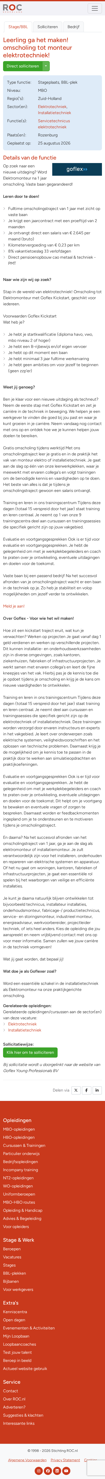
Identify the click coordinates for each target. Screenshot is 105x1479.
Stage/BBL (18, 26)
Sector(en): (17, 106)
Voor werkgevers (18, 1289)
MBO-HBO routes (19, 1202)
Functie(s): (17, 120)
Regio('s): (15, 98)
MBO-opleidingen (19, 1129)
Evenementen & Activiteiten (29, 1328)
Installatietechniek (54, 112)
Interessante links (18, 1423)
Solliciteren (47, 26)
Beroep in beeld (17, 1360)
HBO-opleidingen (19, 1137)
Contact (10, 1390)
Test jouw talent (17, 1352)
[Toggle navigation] (95, 8)
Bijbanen (11, 1281)
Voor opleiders (16, 1226)
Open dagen (14, 1319)
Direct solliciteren (23, 66)
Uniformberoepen (19, 1194)
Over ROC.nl (14, 1399)
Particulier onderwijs (21, 1153)
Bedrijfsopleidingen (20, 1161)
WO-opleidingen (18, 1186)
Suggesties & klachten (23, 1415)
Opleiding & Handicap (22, 1210)
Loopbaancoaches (19, 1344)
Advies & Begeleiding (22, 1218)
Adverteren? (14, 1407)
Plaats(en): (16, 135)
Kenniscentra (15, 1311)
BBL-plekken (14, 1273)
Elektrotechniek (52, 106)
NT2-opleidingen (18, 1177)
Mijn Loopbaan (16, 1336)
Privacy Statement (65, 1460)
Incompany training (20, 1169)
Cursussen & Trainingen (24, 1145)
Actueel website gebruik (25, 1368)
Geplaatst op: (19, 143)
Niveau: (14, 90)
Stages (9, 1265)
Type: (19, 82)
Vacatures (12, 1257)
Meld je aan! (14, 606)
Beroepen (12, 1248)
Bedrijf (74, 26)
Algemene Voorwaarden (27, 1460)
